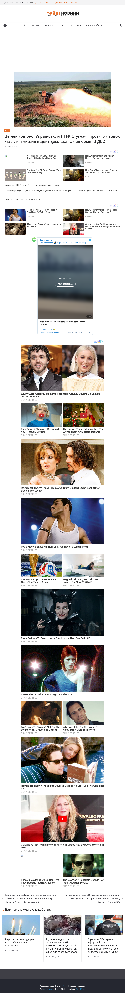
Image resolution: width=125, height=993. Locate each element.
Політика (35, 25)
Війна (24, 25)
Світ (71, 25)
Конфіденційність (94, 25)
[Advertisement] (62, 47)
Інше (79, 25)
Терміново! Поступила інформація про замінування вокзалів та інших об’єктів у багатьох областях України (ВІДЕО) (103, 945)
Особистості (50, 25)
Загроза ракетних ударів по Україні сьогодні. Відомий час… (19, 942)
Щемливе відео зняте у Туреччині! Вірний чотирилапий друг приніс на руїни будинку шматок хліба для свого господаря (62, 945)
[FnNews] (5, 25)
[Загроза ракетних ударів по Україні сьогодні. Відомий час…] (21, 917)
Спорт (63, 25)
